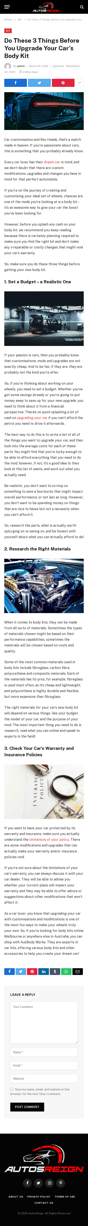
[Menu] (7, 7)
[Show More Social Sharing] (80, 83)
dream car (52, 162)
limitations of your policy (49, 840)
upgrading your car (32, 418)
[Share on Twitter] (39, 83)
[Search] (81, 7)
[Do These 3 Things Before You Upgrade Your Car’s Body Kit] (44, 111)
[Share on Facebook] (15, 83)
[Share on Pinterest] (63, 83)
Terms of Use (64, 1196)
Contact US (44, 1202)
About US (16, 1196)
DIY (8, 31)
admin (21, 66)
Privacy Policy (38, 1196)
